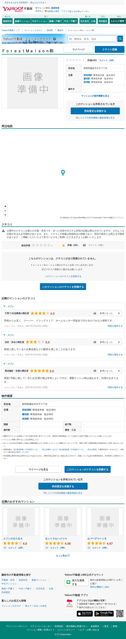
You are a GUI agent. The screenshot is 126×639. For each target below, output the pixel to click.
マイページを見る (38, 469)
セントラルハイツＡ (56, 538)
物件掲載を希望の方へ (77, 626)
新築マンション (22, 21)
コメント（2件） (16, 547)
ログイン (39, 10)
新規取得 (55, 7)
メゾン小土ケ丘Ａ (13, 538)
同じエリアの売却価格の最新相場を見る (95, 117)
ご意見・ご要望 (109, 626)
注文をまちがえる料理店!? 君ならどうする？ (25, 2)
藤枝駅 (87, 78)
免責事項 (95, 626)
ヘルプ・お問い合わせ (88, 629)
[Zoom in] (5, 206)
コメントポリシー (66, 629)
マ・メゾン (8, 306)
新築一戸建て (55, 21)
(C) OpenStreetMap (78, 217)
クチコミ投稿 (109, 49)
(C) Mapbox (65, 217)
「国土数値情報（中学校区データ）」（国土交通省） (77, 449)
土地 (93, 21)
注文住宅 (84, 21)
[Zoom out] (5, 211)
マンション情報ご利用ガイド (41, 629)
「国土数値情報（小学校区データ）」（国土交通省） (32, 449)
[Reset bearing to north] (5, 215)
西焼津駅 (88, 75)
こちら (36, 439)
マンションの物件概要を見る (95, 95)
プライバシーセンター (41, 626)
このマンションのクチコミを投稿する (63, 276)
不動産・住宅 (8, 579)
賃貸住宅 (7, 21)
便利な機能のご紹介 (99, 586)
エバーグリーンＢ (97, 538)
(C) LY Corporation (95, 217)
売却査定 (103, 21)
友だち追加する (78, 582)
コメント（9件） (57, 547)
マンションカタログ (11, 605)
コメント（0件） (107, 60)
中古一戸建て (70, 21)
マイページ (78, 49)
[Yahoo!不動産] (18, 7)
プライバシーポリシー (16, 626)
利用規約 (59, 626)
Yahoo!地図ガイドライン (113, 217)
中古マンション (39, 21)
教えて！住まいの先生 (36, 605)
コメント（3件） (100, 547)
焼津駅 (87, 81)
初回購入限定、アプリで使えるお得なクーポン (68, 11)
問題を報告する (115, 325)
